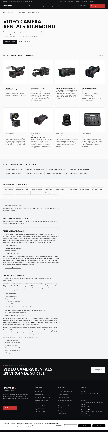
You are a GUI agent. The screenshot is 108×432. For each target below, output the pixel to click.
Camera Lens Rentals (11, 250)
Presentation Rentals (40, 406)
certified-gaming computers (33, 258)
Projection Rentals (40, 409)
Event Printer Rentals (64, 397)
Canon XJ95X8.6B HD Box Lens (65, 88)
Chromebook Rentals (22, 189)
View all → (102, 56)
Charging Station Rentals (65, 391)
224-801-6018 (85, 406)
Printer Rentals (84, 189)
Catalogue (51, 6)
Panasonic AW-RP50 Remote (90, 136)
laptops (46, 258)
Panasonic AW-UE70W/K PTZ (65, 136)
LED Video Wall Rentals (41, 400)
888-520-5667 (101, 1)
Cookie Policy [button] (59, 425)
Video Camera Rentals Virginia (13, 169)
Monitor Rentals (72, 189)
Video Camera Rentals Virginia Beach (76, 173)
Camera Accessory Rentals (13, 248)
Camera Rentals (39, 394)
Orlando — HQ (85, 409)
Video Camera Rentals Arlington (57, 169)
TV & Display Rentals (40, 411)
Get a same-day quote (30, 36)
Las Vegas (63, 1)
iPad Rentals (48, 189)
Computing (40, 6)
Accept (99, 426)
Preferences (71, 426)
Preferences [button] (33, 426)
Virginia (17, 12)
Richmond (24, 12)
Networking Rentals (63, 403)
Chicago (70, 1)
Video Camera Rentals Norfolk (33, 173)
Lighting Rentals (39, 403)
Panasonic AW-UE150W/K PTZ (14, 136)
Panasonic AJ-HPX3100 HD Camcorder (37, 89)
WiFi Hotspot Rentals (50, 193)
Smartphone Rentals (23, 193)
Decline (85, 426)
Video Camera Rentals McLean (13, 173)
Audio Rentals (9, 189)
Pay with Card (11, 408)
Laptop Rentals (60, 189)
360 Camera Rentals (11, 245)
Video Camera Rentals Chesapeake (79, 169)
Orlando (77, 1)
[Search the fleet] (74, 5)
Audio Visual (29, 6)
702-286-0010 (85, 397)
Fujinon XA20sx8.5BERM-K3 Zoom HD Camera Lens (90, 89)
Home (4, 12)
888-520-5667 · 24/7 (25, 41)
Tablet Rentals (37, 193)
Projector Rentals (97, 189)
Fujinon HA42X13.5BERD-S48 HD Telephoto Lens (38, 137)
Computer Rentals (36, 189)
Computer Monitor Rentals (13, 268)
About (59, 6)
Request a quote (10, 41)
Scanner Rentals (9, 193)
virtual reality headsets (17, 258)
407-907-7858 (85, 415)
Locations (10, 12)
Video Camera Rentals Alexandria (34, 169)
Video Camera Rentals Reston (54, 173)
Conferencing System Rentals (43, 397)
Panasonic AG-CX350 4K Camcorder (11, 89)
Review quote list (98, 370)
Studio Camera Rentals (11, 253)
